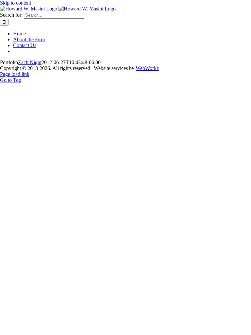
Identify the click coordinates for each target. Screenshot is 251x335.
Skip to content (15, 3)
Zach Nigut (30, 62)
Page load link (14, 74)
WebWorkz (147, 68)
